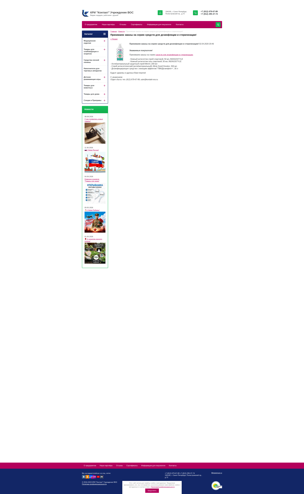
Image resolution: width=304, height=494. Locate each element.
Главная (113, 31)
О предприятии (91, 24)
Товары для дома (91, 94)
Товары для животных (89, 86)
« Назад (113, 39)
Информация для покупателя (159, 24)
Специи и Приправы (92, 100)
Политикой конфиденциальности (163, 487)
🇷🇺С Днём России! (92, 150)
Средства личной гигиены (91, 61)
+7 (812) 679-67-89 (209, 11)
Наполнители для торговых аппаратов (93, 69)
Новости (121, 31)
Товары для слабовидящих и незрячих (91, 51)
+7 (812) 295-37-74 (209, 14)
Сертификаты (136, 24)
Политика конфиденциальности (94, 484)
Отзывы (123, 24)
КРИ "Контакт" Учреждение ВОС (112, 12)
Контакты (180, 24)
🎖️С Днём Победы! (92, 210)
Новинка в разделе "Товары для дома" (92, 180)
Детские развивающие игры (92, 78)
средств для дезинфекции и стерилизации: (174, 55)
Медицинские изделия (90, 42)
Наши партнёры (108, 24)
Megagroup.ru (216, 473)
